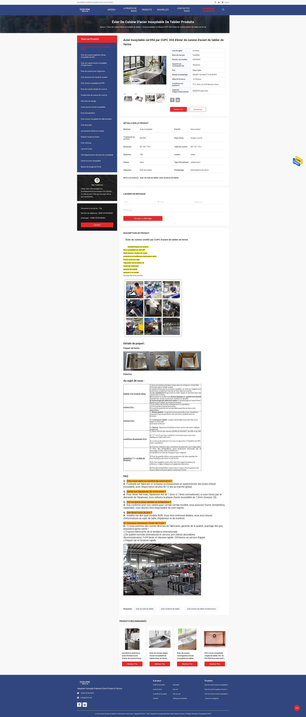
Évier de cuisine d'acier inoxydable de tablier (124, 27)
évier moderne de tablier (170, 609)
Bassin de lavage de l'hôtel (91, 167)
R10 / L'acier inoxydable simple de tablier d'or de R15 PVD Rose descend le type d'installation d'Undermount (215, 656)
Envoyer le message (143, 218)
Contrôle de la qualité (160, 694)
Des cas (175, 689)
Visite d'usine (157, 689)
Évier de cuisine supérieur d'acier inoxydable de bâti (93, 56)
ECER (209, 714)
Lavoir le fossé (86, 149)
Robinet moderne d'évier (90, 137)
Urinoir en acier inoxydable (91, 161)
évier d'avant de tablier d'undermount (201, 609)
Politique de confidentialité (181, 698)
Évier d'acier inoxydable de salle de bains (96, 119)
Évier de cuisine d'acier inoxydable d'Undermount (94, 64)
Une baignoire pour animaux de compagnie (97, 155)
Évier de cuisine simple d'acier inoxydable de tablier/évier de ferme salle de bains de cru (159, 656)
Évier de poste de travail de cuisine (94, 77)
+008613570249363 (97, 218)
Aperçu (102, 27)
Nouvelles (176, 685)
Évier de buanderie (88, 113)
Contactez (198, 109)
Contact (97, 225)
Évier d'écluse (86, 143)
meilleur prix (178, 109)
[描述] (223, 9)
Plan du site (176, 694)
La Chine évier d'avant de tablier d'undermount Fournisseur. (114, 714)
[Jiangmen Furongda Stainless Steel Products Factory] (85, 10)
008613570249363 (105, 213)
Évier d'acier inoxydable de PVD (92, 83)
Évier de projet (86, 125)
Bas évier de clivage (88, 101)
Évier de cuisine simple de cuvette (94, 89)
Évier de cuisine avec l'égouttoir (93, 71)
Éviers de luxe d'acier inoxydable (93, 107)
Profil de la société (159, 685)
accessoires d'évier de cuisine (92, 131)
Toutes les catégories (212, 698)
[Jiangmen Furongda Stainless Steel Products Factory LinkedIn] (219, 2)
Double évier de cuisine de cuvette (94, 95)
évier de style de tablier (145, 609)
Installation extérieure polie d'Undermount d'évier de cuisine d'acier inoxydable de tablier (132, 656)
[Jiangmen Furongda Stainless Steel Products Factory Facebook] (215, 2)
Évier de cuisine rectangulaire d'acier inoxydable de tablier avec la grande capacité (186, 656)
